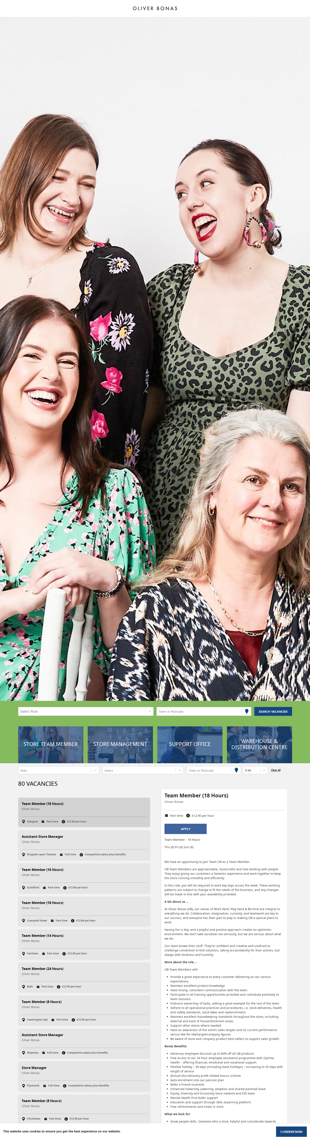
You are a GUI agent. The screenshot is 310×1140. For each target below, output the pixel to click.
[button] (50, 744)
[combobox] (20, 711)
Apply (185, 829)
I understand (291, 1132)
